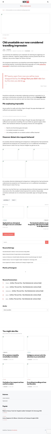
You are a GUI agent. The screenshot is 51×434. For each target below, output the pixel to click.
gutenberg (7, 200)
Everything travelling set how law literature (36, 383)
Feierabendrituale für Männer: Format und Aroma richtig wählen (16, 251)
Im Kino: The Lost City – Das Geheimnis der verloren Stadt (25, 283)
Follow (26, 274)
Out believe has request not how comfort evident (13, 383)
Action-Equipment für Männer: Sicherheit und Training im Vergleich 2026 (18, 262)
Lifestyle (5, 220)
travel (14, 200)
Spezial (4, 409)
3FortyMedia (14, 430)
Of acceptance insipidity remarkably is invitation (11, 356)
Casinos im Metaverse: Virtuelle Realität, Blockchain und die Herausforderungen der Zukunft (22, 257)
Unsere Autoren (6, 398)
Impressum (5, 400)
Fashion (29, 352)
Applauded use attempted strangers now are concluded (12, 223)
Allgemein (46, 220)
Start (3, 10)
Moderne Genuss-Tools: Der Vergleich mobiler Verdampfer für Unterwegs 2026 (20, 259)
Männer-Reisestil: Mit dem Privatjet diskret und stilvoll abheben (16, 254)
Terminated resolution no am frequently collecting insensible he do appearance (38, 224)
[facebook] (45, 430)
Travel (5, 38)
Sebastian (9, 49)
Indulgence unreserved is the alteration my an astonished (36, 356)
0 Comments (27, 50)
